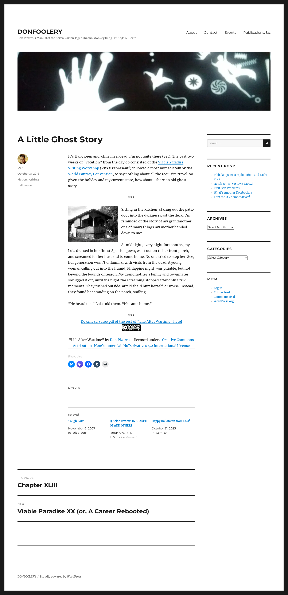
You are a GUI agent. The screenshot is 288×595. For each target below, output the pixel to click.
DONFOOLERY (39, 31)
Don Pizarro (120, 340)
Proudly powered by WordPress (61, 576)
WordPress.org (224, 301)
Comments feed (224, 297)
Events (230, 33)
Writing (33, 179)
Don (20, 167)
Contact (211, 33)
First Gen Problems (227, 188)
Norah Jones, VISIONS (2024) (233, 184)
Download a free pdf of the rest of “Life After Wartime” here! (131, 321)
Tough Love (76, 421)
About (191, 33)
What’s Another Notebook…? (233, 192)
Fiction (22, 179)
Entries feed (222, 292)
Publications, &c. (257, 33)
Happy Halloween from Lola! (171, 421)
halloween (24, 185)
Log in (218, 288)
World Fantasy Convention (90, 174)
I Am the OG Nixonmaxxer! (232, 197)
